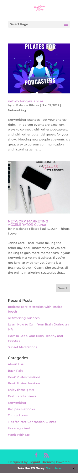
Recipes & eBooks (21, 409)
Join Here (53, 468)
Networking (17, 110)
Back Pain (15, 370)
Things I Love (18, 415)
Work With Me (19, 435)
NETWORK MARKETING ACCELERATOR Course (28, 223)
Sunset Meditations (22, 347)
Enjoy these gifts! (21, 390)
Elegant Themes (40, 462)
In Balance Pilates (25, 105)
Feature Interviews (22, 396)
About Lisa (16, 364)
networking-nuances (25, 101)
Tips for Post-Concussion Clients (32, 422)
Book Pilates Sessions (24, 377)
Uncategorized (19, 428)
